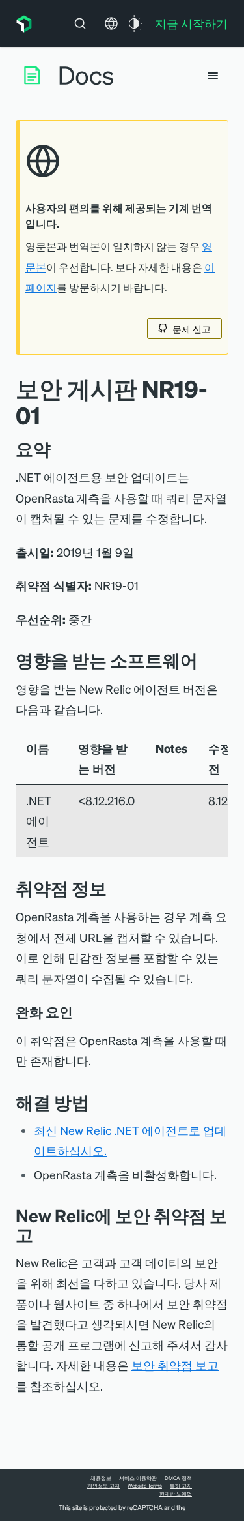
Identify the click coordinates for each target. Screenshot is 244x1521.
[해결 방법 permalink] (95, 1102)
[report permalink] (42, 1234)
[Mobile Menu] (212, 75)
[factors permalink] (81, 1012)
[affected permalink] (207, 660)
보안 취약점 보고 (175, 1364)
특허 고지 (181, 1486)
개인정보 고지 (103, 1486)
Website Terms (145, 1486)
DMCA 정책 (178, 1478)
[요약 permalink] (57, 449)
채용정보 (100, 1478)
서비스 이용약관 (138, 1478)
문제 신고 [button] (191, 328)
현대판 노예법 (175, 1493)
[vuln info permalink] (116, 888)
